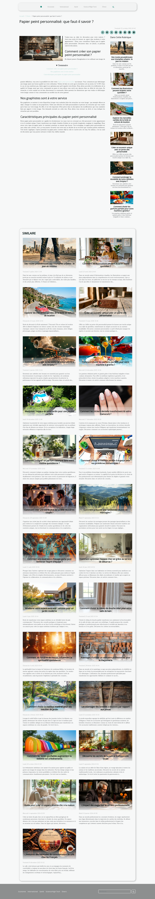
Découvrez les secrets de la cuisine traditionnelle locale (106, 757)
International (64, 7)
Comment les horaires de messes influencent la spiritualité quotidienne (49, 659)
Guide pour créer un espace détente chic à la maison (49, 805)
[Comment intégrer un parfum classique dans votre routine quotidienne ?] (49, 450)
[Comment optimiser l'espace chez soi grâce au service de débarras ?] (105, 548)
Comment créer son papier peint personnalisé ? (62, 69)
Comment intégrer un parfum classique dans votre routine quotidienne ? (49, 462)
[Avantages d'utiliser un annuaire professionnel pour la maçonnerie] (105, 647)
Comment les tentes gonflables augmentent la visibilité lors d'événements (49, 757)
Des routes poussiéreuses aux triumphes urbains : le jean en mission (122, 59)
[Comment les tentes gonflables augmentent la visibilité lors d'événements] (49, 745)
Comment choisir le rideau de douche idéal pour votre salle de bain (105, 609)
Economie (51, 7)
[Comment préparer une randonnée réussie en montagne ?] (105, 499)
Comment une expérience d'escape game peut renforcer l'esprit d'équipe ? (49, 560)
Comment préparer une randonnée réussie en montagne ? (106, 511)
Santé (76, 7)
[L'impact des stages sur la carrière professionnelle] (105, 794)
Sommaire (63, 65)
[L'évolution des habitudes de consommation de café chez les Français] (49, 844)
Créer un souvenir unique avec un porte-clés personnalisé (121, 149)
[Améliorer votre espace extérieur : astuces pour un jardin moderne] (49, 597)
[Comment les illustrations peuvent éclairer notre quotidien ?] (121, 79)
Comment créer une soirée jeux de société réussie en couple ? (49, 511)
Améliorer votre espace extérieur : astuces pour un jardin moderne (49, 609)
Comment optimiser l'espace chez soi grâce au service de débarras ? (105, 560)
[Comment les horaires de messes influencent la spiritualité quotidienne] (49, 647)
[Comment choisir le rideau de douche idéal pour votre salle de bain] (105, 597)
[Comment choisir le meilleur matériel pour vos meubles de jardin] (49, 696)
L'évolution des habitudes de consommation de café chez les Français (49, 856)
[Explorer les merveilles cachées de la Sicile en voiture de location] (121, 109)
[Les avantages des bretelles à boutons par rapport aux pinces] (105, 696)
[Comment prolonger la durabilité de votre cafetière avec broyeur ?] (121, 168)
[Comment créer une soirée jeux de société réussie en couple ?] (49, 499)
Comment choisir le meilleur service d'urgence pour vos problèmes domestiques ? (105, 462)
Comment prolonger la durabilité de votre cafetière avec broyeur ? (121, 179)
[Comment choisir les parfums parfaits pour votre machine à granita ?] (121, 197)
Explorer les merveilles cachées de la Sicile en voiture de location (122, 120)
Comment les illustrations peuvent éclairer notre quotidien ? (121, 90)
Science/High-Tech (90, 7)
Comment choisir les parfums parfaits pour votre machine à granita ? (121, 208)
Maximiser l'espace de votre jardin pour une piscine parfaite (49, 412)
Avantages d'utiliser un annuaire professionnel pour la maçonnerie (105, 659)
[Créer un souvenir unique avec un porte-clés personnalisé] (121, 138)
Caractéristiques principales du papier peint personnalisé (62, 74)
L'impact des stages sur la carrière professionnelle (106, 805)
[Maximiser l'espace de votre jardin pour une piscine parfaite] (49, 400)
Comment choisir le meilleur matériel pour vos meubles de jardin (49, 708)
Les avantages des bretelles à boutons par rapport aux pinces (106, 708)
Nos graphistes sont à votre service (62, 72)
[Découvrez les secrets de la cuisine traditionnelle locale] (105, 745)
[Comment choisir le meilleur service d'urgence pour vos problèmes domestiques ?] (105, 450)
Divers (104, 7)
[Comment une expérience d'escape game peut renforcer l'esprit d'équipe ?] (49, 548)
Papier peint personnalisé (66, 82)
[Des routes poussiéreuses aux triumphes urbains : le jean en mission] (121, 48)
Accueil (21, 16)
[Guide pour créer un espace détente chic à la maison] (49, 794)
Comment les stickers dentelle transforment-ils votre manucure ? (105, 412)
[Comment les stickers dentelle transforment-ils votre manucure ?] (105, 400)
